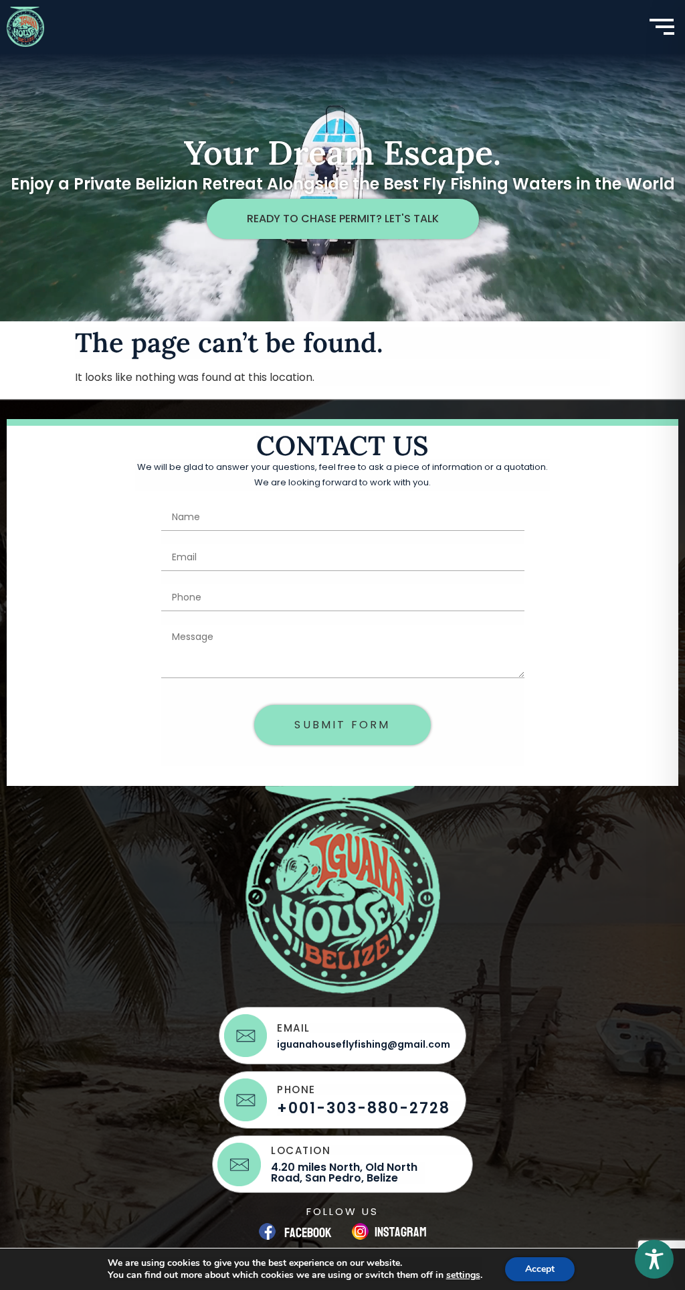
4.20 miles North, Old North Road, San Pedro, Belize (344, 1172)
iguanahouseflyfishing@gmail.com (363, 1044)
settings (463, 1275)
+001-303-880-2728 (363, 1108)
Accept (540, 1269)
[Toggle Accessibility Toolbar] (654, 1259)
